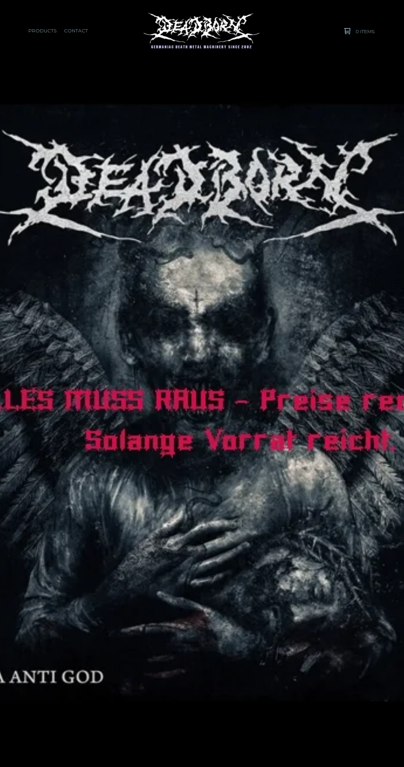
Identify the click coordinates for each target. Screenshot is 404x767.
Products (42, 31)
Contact (76, 31)
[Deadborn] (201, 31)
